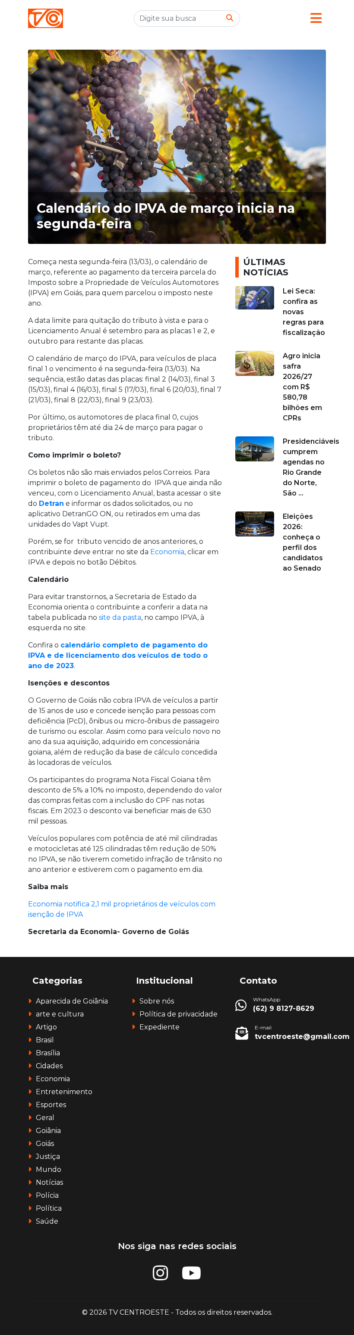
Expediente (159, 1027)
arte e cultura (60, 1014)
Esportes (51, 1105)
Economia (166, 552)
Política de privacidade (178, 1014)
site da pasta (120, 617)
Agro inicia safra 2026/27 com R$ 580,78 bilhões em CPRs (302, 387)
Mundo (48, 1169)
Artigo (46, 1027)
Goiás (45, 1143)
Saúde (47, 1221)
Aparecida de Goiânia (72, 1001)
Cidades (49, 1066)
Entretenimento (64, 1092)
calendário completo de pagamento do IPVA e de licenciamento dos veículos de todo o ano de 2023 (118, 655)
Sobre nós (156, 1001)
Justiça (48, 1156)
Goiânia (48, 1131)
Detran (51, 503)
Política (49, 1208)
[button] (316, 18)
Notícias (49, 1182)
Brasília (48, 1053)
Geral (45, 1118)
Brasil (45, 1040)
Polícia (47, 1195)
